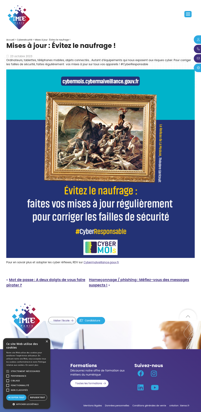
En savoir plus (32, 365)
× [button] (47, 341)
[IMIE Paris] (18, 17)
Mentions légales (93, 405)
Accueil (10, 39)
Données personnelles (117, 405)
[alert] (26, 373)
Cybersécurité (24, 39)
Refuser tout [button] (37, 397)
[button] (26, 404)
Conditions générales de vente (149, 405)
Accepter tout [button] (16, 397)
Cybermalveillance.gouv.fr (101, 262)
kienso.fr (184, 405)
